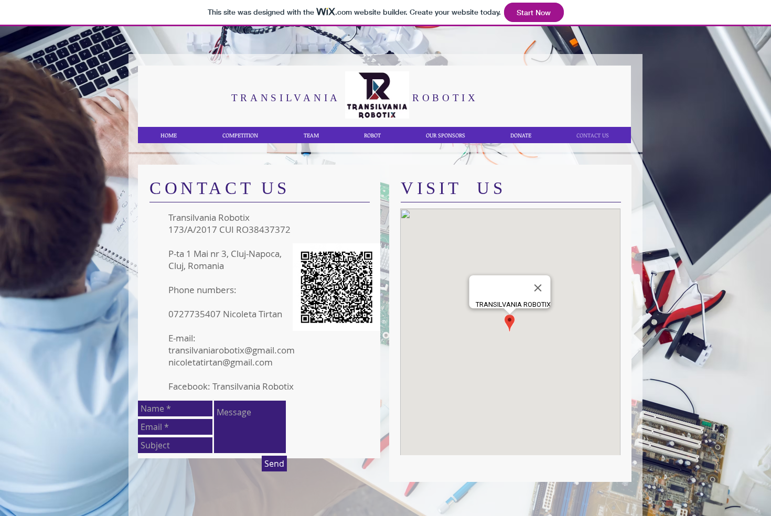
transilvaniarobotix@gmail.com (231, 350)
